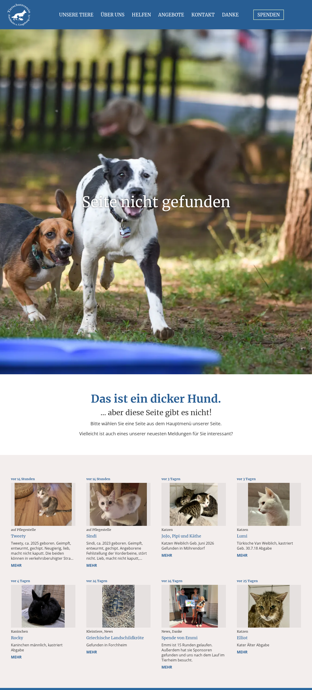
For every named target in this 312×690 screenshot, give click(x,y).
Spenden (268, 15)
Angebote (171, 15)
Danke (230, 15)
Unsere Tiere (76, 15)
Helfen (141, 15)
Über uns (112, 15)
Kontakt (203, 15)
